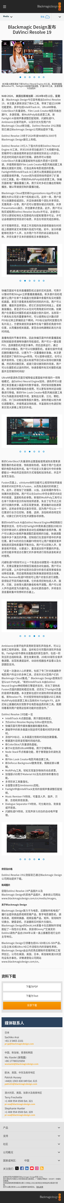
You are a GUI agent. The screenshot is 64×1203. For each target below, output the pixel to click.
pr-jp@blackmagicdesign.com (19, 1044)
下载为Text (32, 996)
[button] (20, 77)
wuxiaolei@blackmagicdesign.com (21, 1064)
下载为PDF (32, 986)
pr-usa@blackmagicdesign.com (20, 1104)
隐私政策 (39, 1187)
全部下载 (32, 1005)
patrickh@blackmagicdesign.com (21, 1084)
